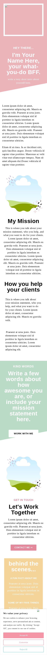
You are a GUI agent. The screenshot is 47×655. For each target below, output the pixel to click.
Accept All (24, 635)
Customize (23, 642)
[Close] (41, 611)
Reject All (23, 649)
